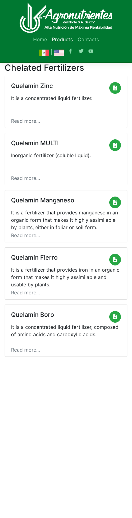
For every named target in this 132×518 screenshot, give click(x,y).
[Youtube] (91, 52)
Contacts (88, 39)
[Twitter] (81, 52)
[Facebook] (71, 52)
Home (40, 39)
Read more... (25, 121)
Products (62, 39)
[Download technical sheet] (115, 88)
